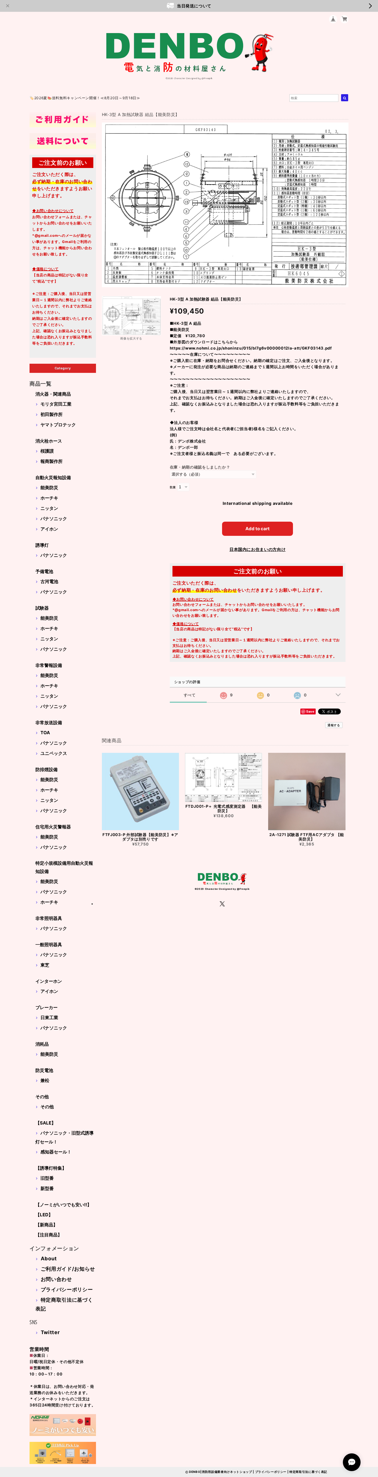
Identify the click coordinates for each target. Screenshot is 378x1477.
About (49, 1258)
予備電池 (44, 571)
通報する (334, 725)
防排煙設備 (46, 769)
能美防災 (49, 487)
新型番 (47, 1188)
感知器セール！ (55, 1152)
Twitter (50, 1332)
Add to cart (257, 528)
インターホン (48, 981)
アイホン (49, 529)
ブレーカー (46, 1007)
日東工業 (49, 1017)
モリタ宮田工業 (55, 404)
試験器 (42, 608)
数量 (173, 487)
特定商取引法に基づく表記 (308, 1471)
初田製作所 (51, 414)
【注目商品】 (48, 1235)
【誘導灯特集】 (50, 1168)
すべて (190, 695)
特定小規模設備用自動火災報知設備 (64, 867)
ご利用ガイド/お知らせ (68, 1269)
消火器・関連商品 (53, 394)
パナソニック (53, 518)
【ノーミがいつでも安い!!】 (63, 1204)
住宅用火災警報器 (53, 827)
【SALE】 (45, 1123)
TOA (45, 732)
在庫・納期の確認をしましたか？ (200, 467)
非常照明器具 (48, 918)
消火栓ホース (48, 441)
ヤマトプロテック (58, 424)
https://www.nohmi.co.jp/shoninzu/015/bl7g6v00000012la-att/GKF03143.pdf (251, 348)
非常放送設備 (48, 722)
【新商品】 (46, 1225)
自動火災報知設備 (53, 477)
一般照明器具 (48, 944)
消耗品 (42, 1044)
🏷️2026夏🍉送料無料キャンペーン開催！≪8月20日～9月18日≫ (85, 98)
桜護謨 (47, 451)
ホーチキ (49, 498)
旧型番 (47, 1178)
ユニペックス (53, 753)
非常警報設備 (48, 665)
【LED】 (44, 1214)
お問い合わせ (56, 1279)
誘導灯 (42, 545)
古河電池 (49, 581)
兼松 (44, 1080)
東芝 (44, 965)
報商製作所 (51, 461)
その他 (42, 1096)
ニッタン (49, 508)
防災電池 (44, 1070)
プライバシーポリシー (67, 1289)
